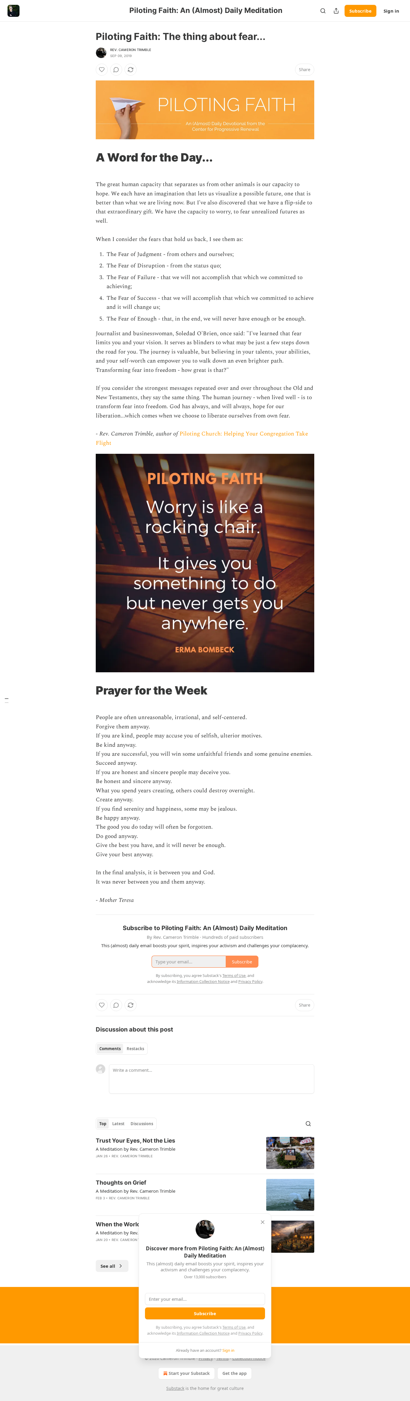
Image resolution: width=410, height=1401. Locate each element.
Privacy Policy (250, 1333)
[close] (262, 1222)
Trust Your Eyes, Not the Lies (135, 1140)
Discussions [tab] (142, 1123)
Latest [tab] (118, 1123)
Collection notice (249, 1358)
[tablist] (122, 1049)
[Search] (323, 11)
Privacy (206, 1358)
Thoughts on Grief (121, 1182)
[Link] (87, 157)
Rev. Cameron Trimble (130, 50)
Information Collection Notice (203, 1333)
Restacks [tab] (135, 1048)
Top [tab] (102, 1123)
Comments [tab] (110, 1048)
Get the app (234, 1373)
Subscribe (360, 11)
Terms (222, 1358)
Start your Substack (189, 1373)
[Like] (102, 70)
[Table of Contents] (6, 701)
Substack (175, 1388)
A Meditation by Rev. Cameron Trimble (135, 1149)
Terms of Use (234, 1327)
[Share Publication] (336, 11)
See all (108, 1266)
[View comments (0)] (116, 70)
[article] (205, 1152)
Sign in (391, 11)
